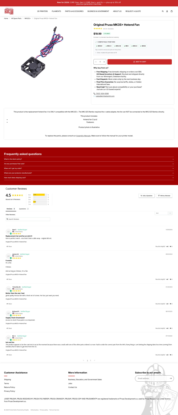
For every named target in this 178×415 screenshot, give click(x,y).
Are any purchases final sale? (14, 164)
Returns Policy (9, 387)
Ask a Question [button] (147, 196)
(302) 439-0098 (102, 94)
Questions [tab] (22, 209)
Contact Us (72, 387)
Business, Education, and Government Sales (85, 379)
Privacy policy (44, 410)
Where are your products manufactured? (18, 173)
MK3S (144, 46)
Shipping (7, 379)
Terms (6, 383)
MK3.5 (135, 46)
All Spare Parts (16, 18)
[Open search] (162, 11)
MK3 (126, 46)
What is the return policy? (13, 159)
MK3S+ (100, 46)
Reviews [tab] (9, 209)
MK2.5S (118, 46)
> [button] (94, 360)
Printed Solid (12, 410)
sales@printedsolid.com (105, 96)
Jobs (70, 383)
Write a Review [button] (165, 196)
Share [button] (10, 246)
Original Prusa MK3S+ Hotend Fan (16, 242)
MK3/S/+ (28, 18)
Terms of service (54, 410)
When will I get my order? (13, 168)
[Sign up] (171, 378)
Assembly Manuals (83, 136)
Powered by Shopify (23, 410)
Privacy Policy (9, 391)
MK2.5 (109, 46)
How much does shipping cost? (15, 177)
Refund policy (35, 410)
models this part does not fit (107, 52)
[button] (168, 246)
